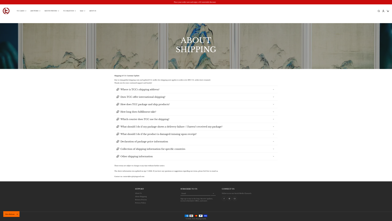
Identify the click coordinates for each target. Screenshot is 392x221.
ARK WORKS (34, 11)
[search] (378, 11)
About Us (138, 193)
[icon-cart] (387, 11)
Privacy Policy (140, 203)
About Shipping (141, 196)
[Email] (234, 198)
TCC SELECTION (68, 11)
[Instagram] (229, 198)
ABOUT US (92, 11)
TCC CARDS (20, 11)
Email (184, 193)
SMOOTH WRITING (51, 11)
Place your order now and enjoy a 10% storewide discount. (195, 2)
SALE (81, 11)
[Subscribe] (213, 194)
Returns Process (141, 200)
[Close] (17, 214)
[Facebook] (224, 198)
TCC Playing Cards (199, 219)
